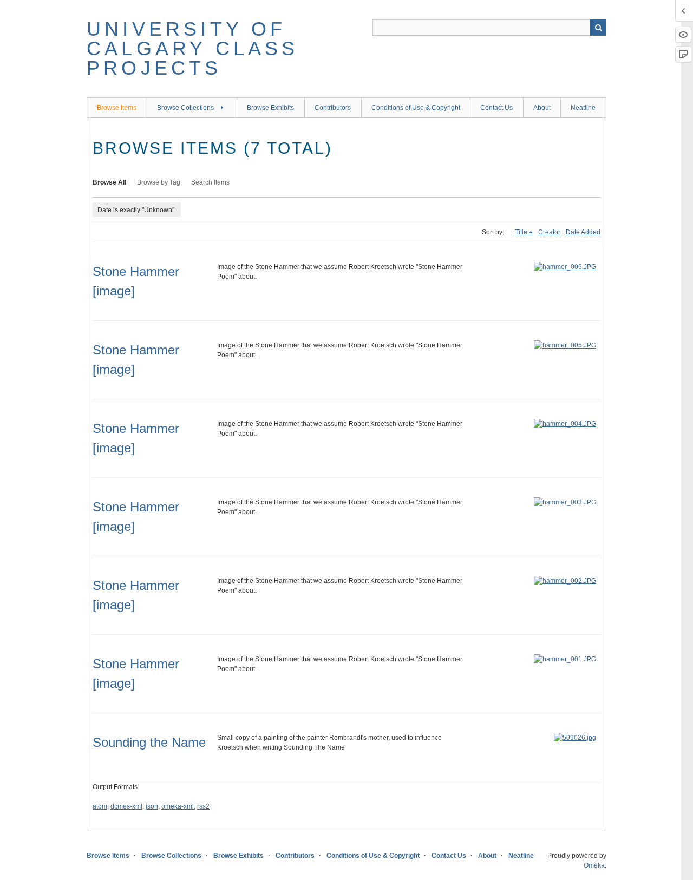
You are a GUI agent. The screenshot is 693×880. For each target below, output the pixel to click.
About (542, 107)
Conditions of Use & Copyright (415, 107)
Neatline (583, 107)
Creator (549, 232)
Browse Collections (185, 107)
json (152, 806)
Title (521, 232)
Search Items (210, 182)
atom (100, 806)
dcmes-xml (126, 806)
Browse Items (116, 107)
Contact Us (496, 107)
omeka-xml (177, 806)
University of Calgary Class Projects (193, 48)
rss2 (203, 806)
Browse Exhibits (270, 107)
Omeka (594, 865)
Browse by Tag (158, 182)
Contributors (333, 107)
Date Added (583, 232)
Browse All (109, 182)
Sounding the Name (149, 742)
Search (598, 27)
